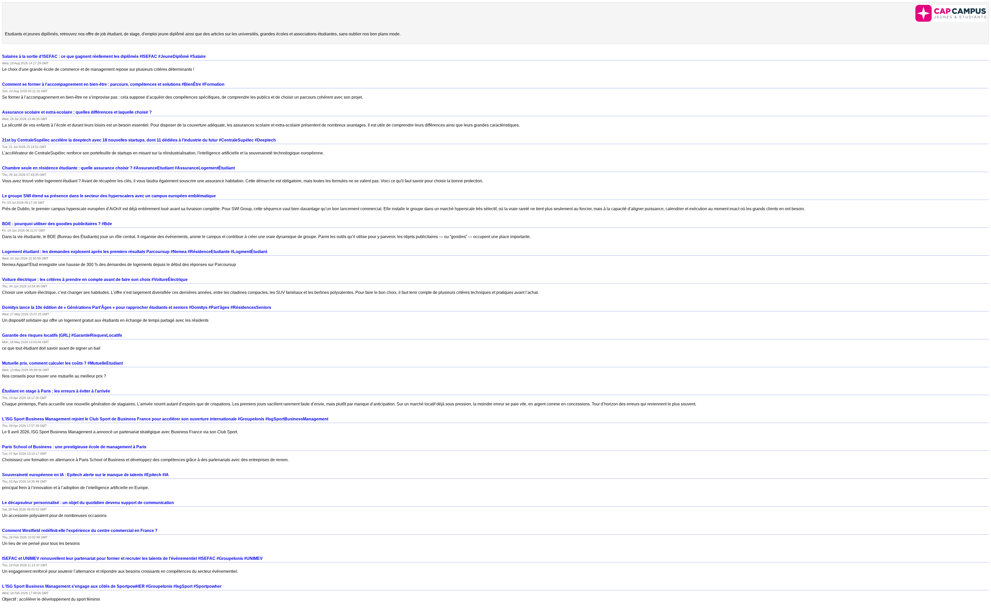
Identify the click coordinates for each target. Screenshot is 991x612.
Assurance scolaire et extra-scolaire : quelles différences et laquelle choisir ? (77, 112)
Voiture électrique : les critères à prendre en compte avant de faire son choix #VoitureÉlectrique (95, 279)
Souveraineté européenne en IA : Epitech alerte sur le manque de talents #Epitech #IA (85, 475)
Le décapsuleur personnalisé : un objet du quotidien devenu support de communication (88, 502)
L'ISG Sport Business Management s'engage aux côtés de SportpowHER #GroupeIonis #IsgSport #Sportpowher (111, 586)
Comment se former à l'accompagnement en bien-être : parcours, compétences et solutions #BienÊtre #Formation (113, 84)
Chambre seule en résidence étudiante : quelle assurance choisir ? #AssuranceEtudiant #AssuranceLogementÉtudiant (118, 168)
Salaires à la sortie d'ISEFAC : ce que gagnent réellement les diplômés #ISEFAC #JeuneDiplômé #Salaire (104, 56)
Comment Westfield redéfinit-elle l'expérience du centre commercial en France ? (79, 530)
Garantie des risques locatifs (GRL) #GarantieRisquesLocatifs (62, 335)
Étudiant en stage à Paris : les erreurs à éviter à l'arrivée (56, 391)
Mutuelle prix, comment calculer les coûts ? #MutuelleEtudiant (62, 363)
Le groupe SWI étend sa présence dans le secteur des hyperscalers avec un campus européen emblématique (109, 196)
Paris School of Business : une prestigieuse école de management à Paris (74, 447)
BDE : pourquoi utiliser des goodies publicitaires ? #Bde (57, 224)
